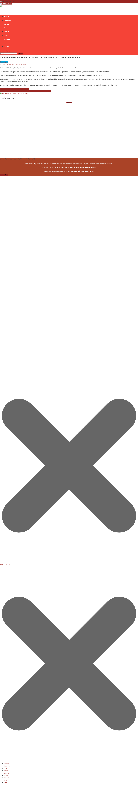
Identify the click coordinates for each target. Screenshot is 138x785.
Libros (6, 43)
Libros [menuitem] (6, 780)
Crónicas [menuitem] (6, 768)
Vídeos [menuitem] (6, 775)
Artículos (6, 31)
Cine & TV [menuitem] (7, 778)
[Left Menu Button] (69, 760)
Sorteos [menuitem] (6, 782)
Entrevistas (7, 20)
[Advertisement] (56, 116)
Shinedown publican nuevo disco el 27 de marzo (14, 89)
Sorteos (6, 46)
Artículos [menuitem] (6, 773)
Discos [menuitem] (6, 771)
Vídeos (6, 35)
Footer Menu (4, 174)
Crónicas (6, 24)
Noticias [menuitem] (6, 764)
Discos (6, 28)
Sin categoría (4, 62)
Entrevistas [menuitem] (7, 766)
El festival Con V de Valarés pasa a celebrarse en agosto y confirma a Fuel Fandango (25, 91)
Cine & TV (7, 39)
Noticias (6, 16)
